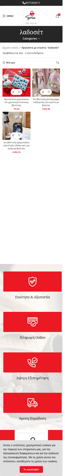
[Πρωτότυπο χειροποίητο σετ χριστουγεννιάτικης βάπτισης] (16, 83)
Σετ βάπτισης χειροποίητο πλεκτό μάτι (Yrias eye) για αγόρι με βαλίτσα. (16, 145)
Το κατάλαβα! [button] (31, 469)
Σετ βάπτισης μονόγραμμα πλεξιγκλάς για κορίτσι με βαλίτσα (46, 102)
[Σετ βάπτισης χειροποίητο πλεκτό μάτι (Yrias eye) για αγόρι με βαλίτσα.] (16, 126)
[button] (13, 92)
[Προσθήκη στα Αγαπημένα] (19, 92)
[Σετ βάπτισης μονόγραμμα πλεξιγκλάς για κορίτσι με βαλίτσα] (46, 83)
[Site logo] (31, 15)
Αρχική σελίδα (10, 47)
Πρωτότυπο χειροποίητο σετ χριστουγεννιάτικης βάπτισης (16, 102)
